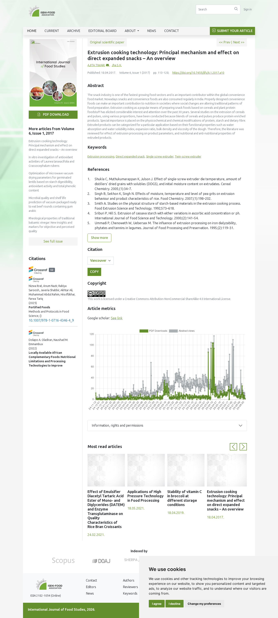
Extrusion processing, (101, 156)
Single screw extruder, (160, 156)
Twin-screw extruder (188, 156)
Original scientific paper (107, 42)
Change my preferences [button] (204, 603)
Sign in (248, 9)
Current (52, 31)
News (151, 31)
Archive (73, 31)
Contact (171, 31)
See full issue (53, 241)
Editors (91, 587)
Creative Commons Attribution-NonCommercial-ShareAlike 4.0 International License (177, 299)
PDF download (55, 114)
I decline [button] (174, 603)
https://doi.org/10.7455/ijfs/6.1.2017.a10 (198, 73)
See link (117, 318)
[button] (233, 446)
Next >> (238, 42)
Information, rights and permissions (117, 425)
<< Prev (225, 42)
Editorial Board (102, 31)
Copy (94, 272)
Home (31, 31)
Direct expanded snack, (130, 156)
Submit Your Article (234, 31)
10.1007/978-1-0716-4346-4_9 (51, 320)
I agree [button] (156, 603)
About (131, 31)
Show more (99, 238)
